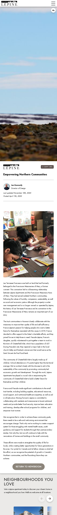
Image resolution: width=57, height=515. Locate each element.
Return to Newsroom (28, 466)
